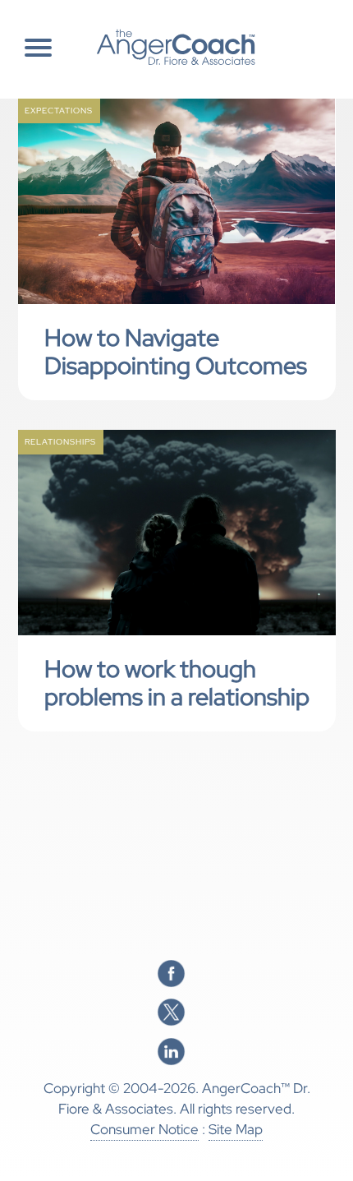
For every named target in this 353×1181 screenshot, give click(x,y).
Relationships (60, 441)
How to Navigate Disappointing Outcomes (175, 352)
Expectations (59, 110)
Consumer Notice (144, 1129)
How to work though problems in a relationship (176, 683)
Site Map (236, 1129)
